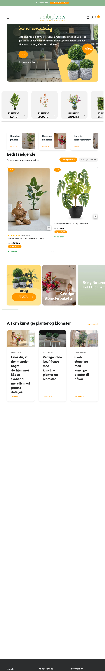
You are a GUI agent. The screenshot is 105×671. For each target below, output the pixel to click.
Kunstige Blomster (88, 160)
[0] (96, 18)
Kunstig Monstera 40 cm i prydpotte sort (71, 224)
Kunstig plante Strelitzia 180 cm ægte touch (26, 238)
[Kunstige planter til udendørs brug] (24, 285)
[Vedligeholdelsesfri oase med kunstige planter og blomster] (52, 338)
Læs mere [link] (14, 396)
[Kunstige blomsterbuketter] (59, 285)
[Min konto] (92, 18)
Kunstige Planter (68, 160)
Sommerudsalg (51, 3)
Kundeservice (46, 669)
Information (76, 669)
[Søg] (88, 18)
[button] (23, 54)
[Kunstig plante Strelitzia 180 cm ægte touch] (29, 199)
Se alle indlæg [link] (91, 324)
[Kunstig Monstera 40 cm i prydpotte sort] (76, 194)
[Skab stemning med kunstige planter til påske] (84, 338)
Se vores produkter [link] (23, 297)
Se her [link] (12, 146)
